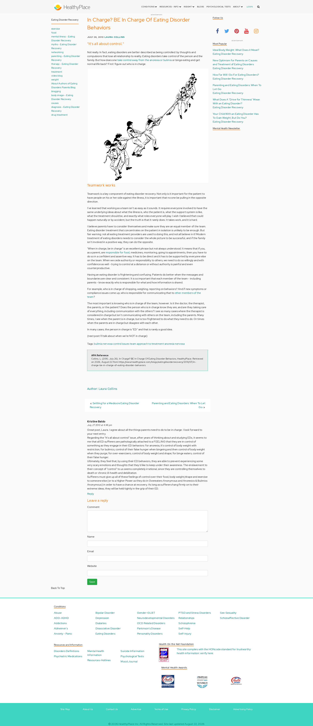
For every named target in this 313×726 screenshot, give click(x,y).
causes (55, 103)
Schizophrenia (187, 623)
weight (55, 79)
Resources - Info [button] (169, 6)
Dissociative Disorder (108, 628)
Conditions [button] (148, 6)
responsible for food (118, 252)
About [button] (237, 6)
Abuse (58, 612)
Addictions (60, 623)
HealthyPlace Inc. (129, 724)
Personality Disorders (149, 633)
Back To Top (58, 588)
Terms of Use (161, 709)
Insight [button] (188, 6)
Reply (90, 493)
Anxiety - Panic (63, 633)
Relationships (186, 618)
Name (91, 536)
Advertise (136, 709)
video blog (56, 75)
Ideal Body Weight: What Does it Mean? (236, 50)
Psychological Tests (219, 6)
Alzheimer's (61, 628)
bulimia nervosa (103, 343)
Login (250, 7)
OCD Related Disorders (151, 623)
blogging (56, 91)
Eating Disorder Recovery (228, 54)
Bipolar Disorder (105, 612)
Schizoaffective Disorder (235, 618)
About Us (88, 709)
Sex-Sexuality (228, 612)
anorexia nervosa (174, 343)
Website (92, 566)
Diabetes (101, 623)
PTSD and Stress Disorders (195, 612)
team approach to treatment (147, 343)
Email (90, 551)
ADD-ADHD (61, 618)
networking (57, 52)
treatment (56, 71)
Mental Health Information (95, 653)
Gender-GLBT (146, 612)
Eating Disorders (105, 633)
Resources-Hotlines (99, 660)
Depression (102, 618)
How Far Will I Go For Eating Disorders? (236, 74)
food (53, 32)
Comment (93, 507)
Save (92, 582)
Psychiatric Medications (68, 656)
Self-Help (184, 628)
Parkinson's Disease (149, 628)
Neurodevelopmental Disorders (156, 618)
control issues (121, 343)
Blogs (200, 6)
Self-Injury (185, 633)
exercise (55, 28)
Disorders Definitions (66, 651)
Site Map (65, 709)
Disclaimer (214, 709)
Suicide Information (132, 651)
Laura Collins (114, 37)
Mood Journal (129, 661)
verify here (206, 653)
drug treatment (59, 114)
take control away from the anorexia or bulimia (144, 60)
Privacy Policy (188, 709)
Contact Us (112, 709)
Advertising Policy (243, 709)
